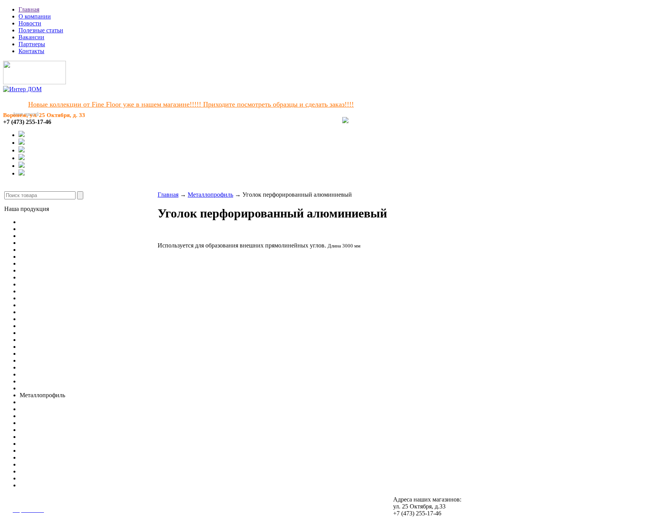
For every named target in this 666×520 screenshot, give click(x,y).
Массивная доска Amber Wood (59, 242)
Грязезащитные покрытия (53, 298)
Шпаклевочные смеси (48, 423)
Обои (27, 305)
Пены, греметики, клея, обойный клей (70, 471)
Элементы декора (43, 367)
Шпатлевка (34, 450)
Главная (28, 9)
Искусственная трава (47, 277)
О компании (34, 16)
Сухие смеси (36, 485)
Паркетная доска (42, 235)
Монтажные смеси (44, 429)
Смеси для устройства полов (57, 402)
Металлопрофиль (210, 194)
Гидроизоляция (40, 478)
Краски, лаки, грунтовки (52, 464)
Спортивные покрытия (50, 284)
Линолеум (33, 222)
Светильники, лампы (48, 381)
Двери (28, 360)
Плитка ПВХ (37, 270)
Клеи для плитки (42, 409)
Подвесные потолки (46, 374)
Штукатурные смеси (47, 416)
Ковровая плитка (42, 263)
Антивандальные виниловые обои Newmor (77, 312)
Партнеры (31, 44)
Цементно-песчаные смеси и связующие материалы (88, 443)
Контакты (31, 51)
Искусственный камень (51, 353)
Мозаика (31, 339)
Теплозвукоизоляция (47, 457)
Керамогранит (38, 326)
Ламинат (31, 229)
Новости (29, 23)
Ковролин (33, 256)
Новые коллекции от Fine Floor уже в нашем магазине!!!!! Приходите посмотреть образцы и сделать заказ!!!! (191, 104)
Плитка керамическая (48, 332)
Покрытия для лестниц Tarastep (61, 291)
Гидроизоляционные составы (58, 436)
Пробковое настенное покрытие (62, 319)
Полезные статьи (40, 30)
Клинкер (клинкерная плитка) (59, 346)
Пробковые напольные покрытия (63, 249)
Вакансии (31, 37)
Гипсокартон (37, 388)
